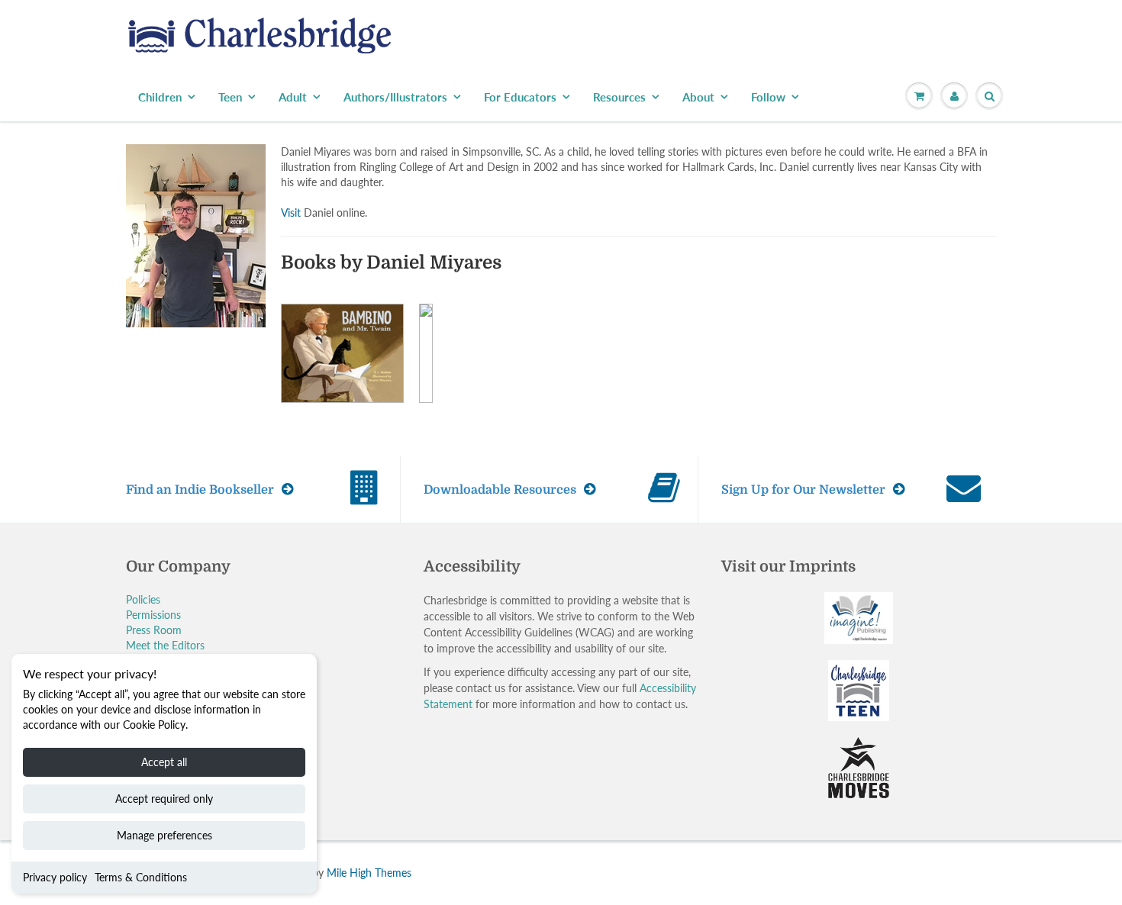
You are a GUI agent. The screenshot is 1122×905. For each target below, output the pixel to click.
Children (160, 97)
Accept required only (164, 798)
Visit (291, 212)
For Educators (520, 97)
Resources (619, 97)
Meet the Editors (165, 645)
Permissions (153, 614)
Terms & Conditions (141, 877)
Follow (768, 97)
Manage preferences (164, 835)
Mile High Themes (369, 872)
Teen (230, 97)
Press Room (154, 629)
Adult (293, 97)
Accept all (164, 761)
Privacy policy (55, 877)
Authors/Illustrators (395, 97)
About (698, 97)
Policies (143, 599)
